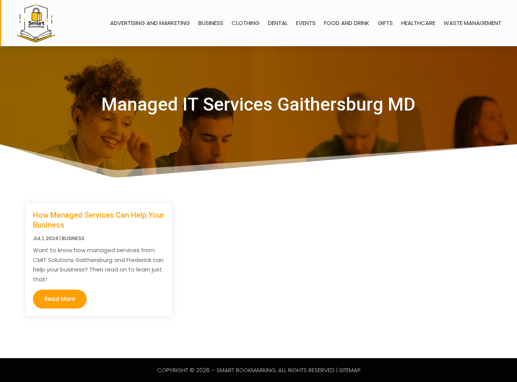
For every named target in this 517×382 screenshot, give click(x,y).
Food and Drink (346, 23)
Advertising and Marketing (150, 23)
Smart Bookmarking (246, 370)
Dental (278, 23)
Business (210, 23)
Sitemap (349, 370)
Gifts (385, 23)
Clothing (246, 23)
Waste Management (472, 23)
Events (306, 23)
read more (59, 299)
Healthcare (418, 23)
